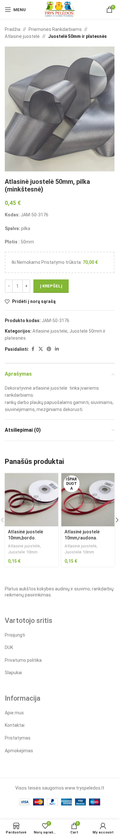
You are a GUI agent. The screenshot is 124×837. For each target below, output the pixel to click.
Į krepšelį (51, 286)
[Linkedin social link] (57, 349)
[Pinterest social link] (49, 349)
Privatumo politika (23, 660)
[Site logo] (60, 9)
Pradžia (12, 29)
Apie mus (14, 712)
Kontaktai (14, 725)
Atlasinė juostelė (22, 36)
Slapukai (13, 672)
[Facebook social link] (33, 349)
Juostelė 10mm (23, 552)
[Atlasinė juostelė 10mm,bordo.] (31, 500)
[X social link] (41, 349)
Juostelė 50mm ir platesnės (77, 36)
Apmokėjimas (19, 750)
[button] (117, 520)
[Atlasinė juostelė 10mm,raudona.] (88, 500)
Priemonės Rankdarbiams (55, 29)
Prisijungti (15, 635)
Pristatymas (18, 737)
